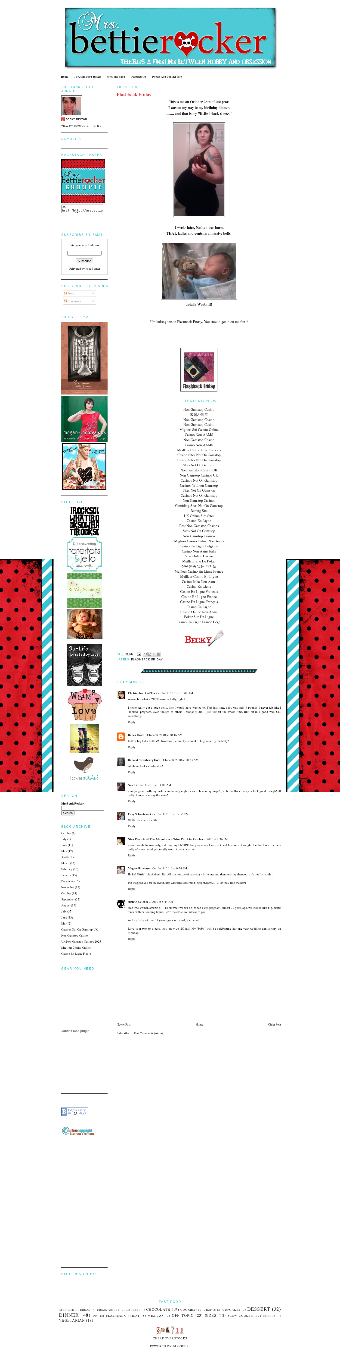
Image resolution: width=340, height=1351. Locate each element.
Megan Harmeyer (139, 868)
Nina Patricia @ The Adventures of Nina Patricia (160, 839)
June (64, 845)
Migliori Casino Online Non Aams (199, 541)
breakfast (106, 1309)
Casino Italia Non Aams (199, 581)
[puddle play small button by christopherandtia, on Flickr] (84, 752)
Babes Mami (136, 734)
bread (85, 1309)
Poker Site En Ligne (199, 616)
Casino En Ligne (199, 520)
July (64, 839)
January (66, 875)
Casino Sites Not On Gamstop (199, 454)
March (65, 863)
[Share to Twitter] (154, 654)
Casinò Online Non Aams (198, 611)
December (67, 881)
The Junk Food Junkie (87, 77)
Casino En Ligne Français (199, 601)
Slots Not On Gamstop (199, 465)
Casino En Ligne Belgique (199, 546)
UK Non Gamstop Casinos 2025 (81, 941)
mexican (156, 1315)
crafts (210, 1309)
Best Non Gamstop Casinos (199, 525)
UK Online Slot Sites (199, 515)
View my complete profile (81, 126)
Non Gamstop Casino (198, 409)
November (67, 887)
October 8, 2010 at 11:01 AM (152, 785)
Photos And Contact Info (167, 77)
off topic (182, 1315)
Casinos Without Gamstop (199, 485)
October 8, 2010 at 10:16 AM (164, 735)
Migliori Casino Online (76, 947)
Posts (70, 293)
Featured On (138, 77)
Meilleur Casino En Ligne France (199, 571)
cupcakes (231, 1309)
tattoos (269, 1315)
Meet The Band (116, 77)
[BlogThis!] (149, 654)
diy (95, 1315)
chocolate (158, 1309)
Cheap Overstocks (170, 1338)
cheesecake (131, 1309)
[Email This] (145, 654)
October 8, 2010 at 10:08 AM (174, 693)
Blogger (181, 1346)
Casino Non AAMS (199, 434)
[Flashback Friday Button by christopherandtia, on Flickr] (198, 390)
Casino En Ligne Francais (199, 591)
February (66, 869)
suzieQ (132, 901)
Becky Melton (76, 119)
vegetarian (72, 1320)
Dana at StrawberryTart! (144, 760)
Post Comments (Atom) (148, 1033)
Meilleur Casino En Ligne (199, 576)
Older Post (274, 1024)
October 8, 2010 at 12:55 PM (170, 814)
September (67, 899)
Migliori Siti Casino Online (199, 429)
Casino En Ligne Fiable (76, 953)
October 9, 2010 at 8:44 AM (155, 902)
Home (64, 77)
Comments (74, 301)
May (64, 851)
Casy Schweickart (139, 814)
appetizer (66, 1309)
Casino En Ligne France (199, 596)
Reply (132, 722)
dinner (69, 1315)
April (64, 857)
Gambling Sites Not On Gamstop (199, 505)
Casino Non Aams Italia (199, 551)
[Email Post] (139, 654)
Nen (130, 785)
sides (211, 1315)
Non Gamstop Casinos (199, 500)
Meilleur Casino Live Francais (199, 450)
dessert (258, 1309)
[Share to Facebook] (158, 654)
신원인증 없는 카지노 (198, 566)
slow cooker (240, 1315)
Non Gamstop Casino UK (198, 470)
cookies (187, 1309)
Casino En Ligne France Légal (199, 621)
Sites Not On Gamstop (199, 490)
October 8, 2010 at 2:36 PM (210, 839)
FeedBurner (93, 268)
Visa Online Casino (199, 556)
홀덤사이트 (199, 414)
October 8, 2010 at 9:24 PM (169, 868)
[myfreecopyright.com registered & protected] (78, 1134)
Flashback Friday (134, 94)
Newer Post (124, 1024)
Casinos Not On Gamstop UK (79, 929)
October (66, 833)
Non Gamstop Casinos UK (199, 475)
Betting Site (199, 510)
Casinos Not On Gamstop (199, 480)
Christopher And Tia (141, 693)
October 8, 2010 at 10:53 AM (180, 760)
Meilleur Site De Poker (199, 561)
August (65, 905)
